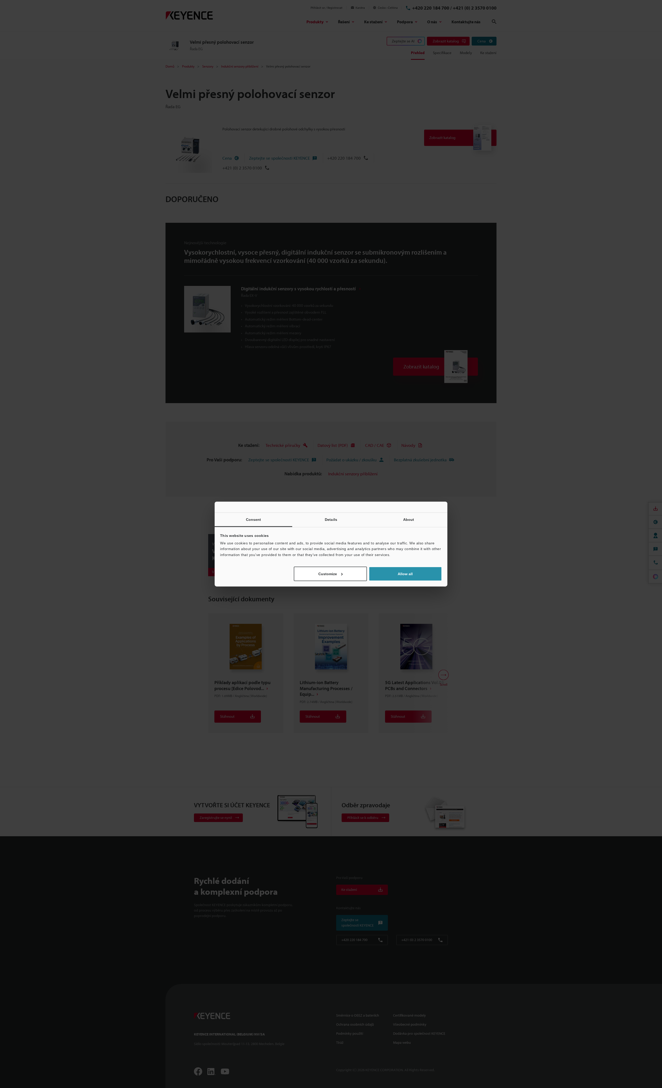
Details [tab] (331, 519)
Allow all (405, 574)
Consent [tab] (253, 519)
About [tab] (408, 519)
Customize (327, 574)
